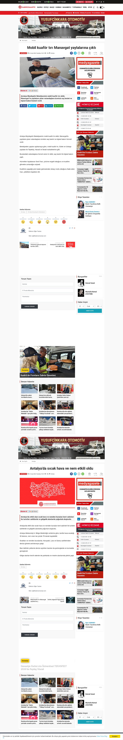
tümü (100, 276)
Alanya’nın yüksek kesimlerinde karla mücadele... (45, 397)
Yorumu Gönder (29, 306)
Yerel (85, 7)
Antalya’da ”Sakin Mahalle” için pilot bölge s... (29, 413)
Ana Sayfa (24, 40)
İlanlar (103, 13)
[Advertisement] (10, 40)
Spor (90, 7)
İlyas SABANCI (90, 202)
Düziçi (46, 7)
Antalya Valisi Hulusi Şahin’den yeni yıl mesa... (64, 397)
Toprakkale (77, 7)
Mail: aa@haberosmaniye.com (37, 236)
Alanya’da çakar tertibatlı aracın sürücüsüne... (26, 397)
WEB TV (80, 2)
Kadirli (40, 7)
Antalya (34, 40)
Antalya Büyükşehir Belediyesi (36, 212)
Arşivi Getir (89, 310)
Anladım (115, 736)
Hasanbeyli (66, 7)
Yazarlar (69, 13)
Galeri (90, 2)
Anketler (77, 13)
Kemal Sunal (90, 283)
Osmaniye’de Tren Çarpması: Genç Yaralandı (31, 13)
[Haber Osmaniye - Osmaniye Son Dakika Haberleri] (27, 7)
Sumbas (58, 7)
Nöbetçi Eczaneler (85, 13)
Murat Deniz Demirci (92, 212)
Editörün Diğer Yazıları (35, 231)
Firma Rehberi (96, 13)
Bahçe (52, 7)
